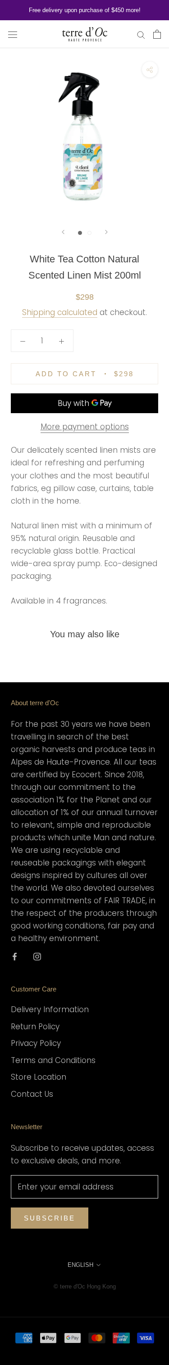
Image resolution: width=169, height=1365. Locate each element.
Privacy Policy (36, 1043)
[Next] (106, 232)
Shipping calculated (59, 312)
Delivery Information (50, 1009)
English (80, 1264)
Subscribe (49, 1218)
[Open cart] (157, 34)
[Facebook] (14, 956)
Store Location (38, 1077)
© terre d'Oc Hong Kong (85, 1286)
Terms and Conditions (53, 1060)
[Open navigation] (12, 34)
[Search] (141, 34)
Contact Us (32, 1094)
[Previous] (63, 232)
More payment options (85, 426)
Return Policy (35, 1026)
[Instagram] (37, 956)
